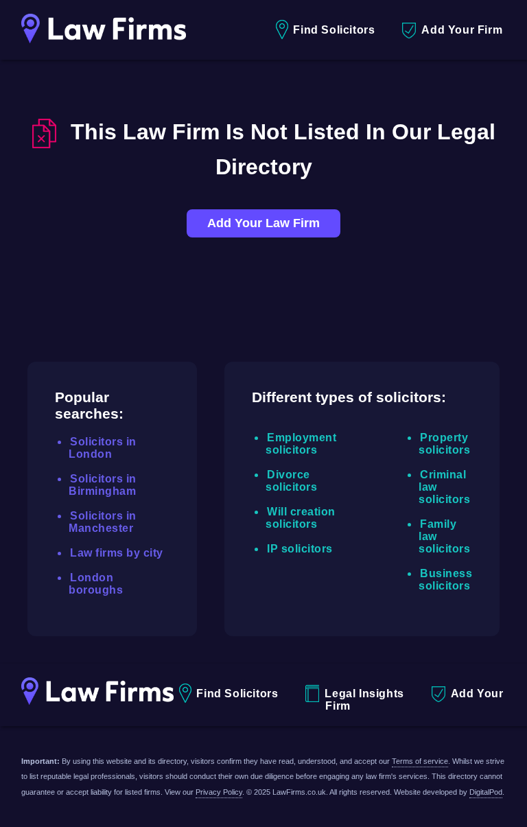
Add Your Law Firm (263, 223)
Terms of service (420, 761)
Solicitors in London (103, 448)
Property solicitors (444, 444)
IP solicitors (300, 549)
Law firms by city (116, 553)
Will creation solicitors (301, 518)
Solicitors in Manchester (103, 522)
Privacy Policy (219, 792)
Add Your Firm (461, 30)
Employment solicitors (301, 444)
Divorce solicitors (291, 481)
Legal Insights (364, 693)
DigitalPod (485, 792)
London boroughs (96, 584)
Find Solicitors (334, 30)
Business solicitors (445, 580)
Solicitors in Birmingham (103, 485)
